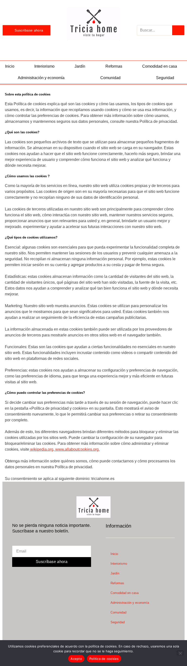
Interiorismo (44, 66)
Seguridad (165, 78)
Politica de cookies (104, 659)
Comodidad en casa (159, 66)
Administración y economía (41, 78)
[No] (180, 653)
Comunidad (110, 78)
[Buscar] (178, 30)
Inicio (9, 66)
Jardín (80, 66)
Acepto (76, 659)
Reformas (113, 66)
